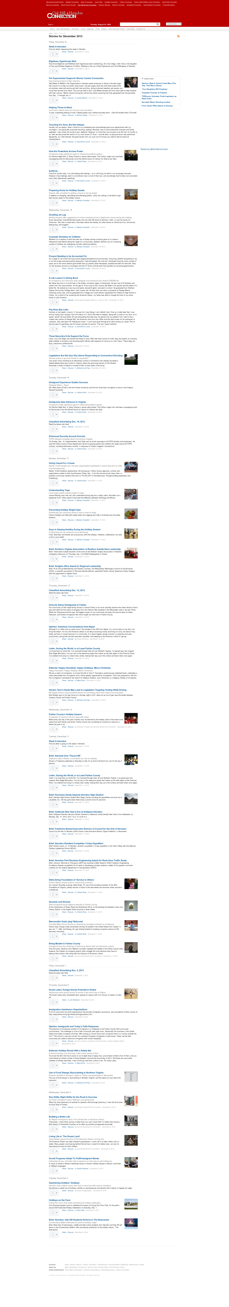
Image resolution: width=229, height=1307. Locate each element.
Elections (75, 29)
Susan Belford (82, 98)
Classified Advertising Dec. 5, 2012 (66, 970)
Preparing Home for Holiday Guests (67, 190)
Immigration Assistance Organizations (68, 1009)
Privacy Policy (103, 1267)
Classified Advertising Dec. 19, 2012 (67, 421)
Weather (90, 29)
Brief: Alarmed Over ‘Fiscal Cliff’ (65, 755)
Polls (98, 29)
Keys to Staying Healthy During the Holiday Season (75, 529)
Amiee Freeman (83, 1168)
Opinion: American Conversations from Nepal (72, 626)
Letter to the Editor (122, 1270)
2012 (56, 33)
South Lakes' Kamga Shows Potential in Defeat (72, 989)
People (141, 1264)
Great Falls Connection (169, 2)
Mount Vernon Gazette (68, 5)
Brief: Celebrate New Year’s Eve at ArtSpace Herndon (75, 811)
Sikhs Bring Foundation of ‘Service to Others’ (71, 879)
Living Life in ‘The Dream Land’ (64, 1136)
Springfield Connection (134, 5)
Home (52, 29)
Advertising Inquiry (108, 1270)
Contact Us (140, 29)
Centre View (98, 2)
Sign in (50, 24)
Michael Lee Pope (83, 368)
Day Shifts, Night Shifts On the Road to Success (73, 1097)
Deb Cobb (80, 1210)
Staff (66, 1267)
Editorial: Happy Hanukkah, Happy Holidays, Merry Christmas (80, 667)
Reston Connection (118, 5)
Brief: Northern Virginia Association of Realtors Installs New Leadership (85, 549)
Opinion (79, 1264)
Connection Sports (169, 5)
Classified (130, 29)
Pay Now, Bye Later (58, 309)
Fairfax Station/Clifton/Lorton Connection (147, 2)
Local (83, 29)
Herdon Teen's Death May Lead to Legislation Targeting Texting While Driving (87, 689)
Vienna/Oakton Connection (152, 5)
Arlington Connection (72, 2)
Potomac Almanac (104, 5)
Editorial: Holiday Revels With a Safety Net (70, 1050)
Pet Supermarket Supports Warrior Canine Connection (76, 78)
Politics (85, 1264)
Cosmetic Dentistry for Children (65, 236)
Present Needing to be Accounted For (68, 256)
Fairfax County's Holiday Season (65, 714)
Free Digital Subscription (74, 1270)
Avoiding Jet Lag (57, 214)
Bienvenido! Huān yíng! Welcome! (66, 921)
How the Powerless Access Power (66, 151)
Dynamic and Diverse (59, 901)
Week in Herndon (57, 46)
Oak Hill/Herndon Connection (87, 5)
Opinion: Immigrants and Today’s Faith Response (74, 1026)
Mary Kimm (81, 680)
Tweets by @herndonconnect (154, 149)
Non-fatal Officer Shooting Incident (156, 102)
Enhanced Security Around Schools (67, 436)
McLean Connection (52, 5)
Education (92, 1264)
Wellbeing (124, 1264)
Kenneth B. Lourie (83, 142)
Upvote (52, 54)
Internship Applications (92, 1270)
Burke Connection (87, 2)
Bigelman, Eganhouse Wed (62, 61)
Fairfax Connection (126, 2)
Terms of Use (92, 1267)
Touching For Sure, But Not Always (66, 124)
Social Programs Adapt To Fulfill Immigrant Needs (74, 1158)
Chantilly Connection (111, 2)
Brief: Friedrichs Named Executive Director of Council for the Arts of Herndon (87, 828)
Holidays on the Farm (59, 1200)
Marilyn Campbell (83, 200)
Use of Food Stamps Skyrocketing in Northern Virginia (76, 1072)
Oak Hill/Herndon (63, 29)
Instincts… (54, 170)
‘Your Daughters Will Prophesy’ (155, 89)
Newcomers (133, 1264)
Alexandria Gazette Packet (54, 2)
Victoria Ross (82, 161)
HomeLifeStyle (114, 1264)
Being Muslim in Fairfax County (64, 943)
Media (104, 29)
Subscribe (178, 36)
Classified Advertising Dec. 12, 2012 (67, 590)
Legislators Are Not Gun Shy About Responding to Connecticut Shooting (86, 355)
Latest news (148, 78)
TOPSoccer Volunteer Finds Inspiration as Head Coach (159, 97)
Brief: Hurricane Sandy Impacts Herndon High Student (76, 794)
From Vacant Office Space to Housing (157, 105)
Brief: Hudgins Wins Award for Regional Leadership (75, 566)
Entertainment (103, 1264)
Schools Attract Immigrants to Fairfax (67, 604)
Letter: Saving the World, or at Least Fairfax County (74, 648)
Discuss (70, 51)
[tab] (160, 78)
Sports (72, 1264)
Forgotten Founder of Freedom (154, 92)
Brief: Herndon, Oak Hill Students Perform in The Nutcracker (79, 1219)
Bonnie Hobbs (82, 115)
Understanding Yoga (59, 490)
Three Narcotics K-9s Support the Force (69, 336)
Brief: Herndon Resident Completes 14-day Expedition (76, 843)
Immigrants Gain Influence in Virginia (67, 401)
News (51, 33)
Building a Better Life (59, 1116)
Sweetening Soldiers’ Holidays (64, 1182)
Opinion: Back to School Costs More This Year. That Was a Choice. (159, 84)
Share (64, 51)
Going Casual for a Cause (62, 463)
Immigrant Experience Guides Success (68, 382)
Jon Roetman (75, 1000)
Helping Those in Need (60, 107)
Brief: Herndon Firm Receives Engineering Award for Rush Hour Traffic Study (88, 860)
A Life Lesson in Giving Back (63, 277)
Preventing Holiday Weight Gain (65, 509)
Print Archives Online (116, 29)
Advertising (73, 1267)
